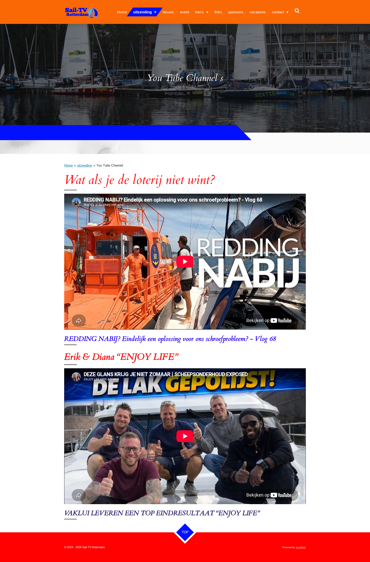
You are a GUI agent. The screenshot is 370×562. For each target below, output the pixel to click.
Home (68, 165)
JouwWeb (300, 547)
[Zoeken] (297, 11)
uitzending (84, 165)
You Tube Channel (109, 165)
